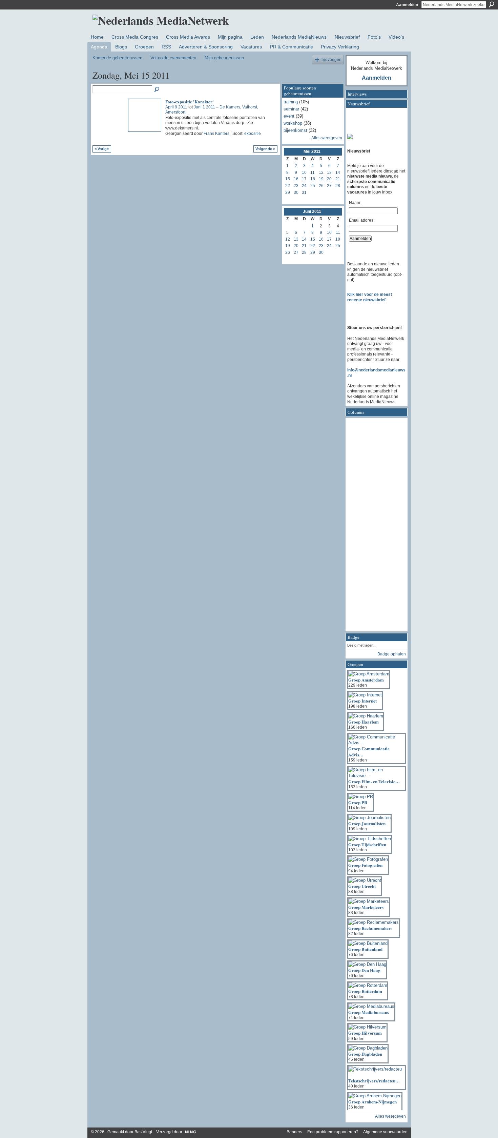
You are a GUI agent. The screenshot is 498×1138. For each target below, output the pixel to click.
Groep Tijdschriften (367, 844)
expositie (252, 133)
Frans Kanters (216, 133)
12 (321, 172)
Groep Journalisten (367, 823)
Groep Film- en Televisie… (374, 781)
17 (304, 179)
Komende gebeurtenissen (117, 57)
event (289, 116)
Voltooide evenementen (173, 57)
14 (337, 172)
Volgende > (265, 149)
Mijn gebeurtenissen (224, 57)
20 (329, 179)
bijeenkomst (295, 130)
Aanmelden (407, 4)
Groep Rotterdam (365, 991)
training (291, 101)
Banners (294, 1132)
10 (304, 172)
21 (337, 179)
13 (329, 172)
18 (312, 179)
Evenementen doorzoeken (157, 90)
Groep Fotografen (365, 865)
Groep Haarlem (363, 721)
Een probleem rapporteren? (332, 1132)
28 (337, 185)
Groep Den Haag (364, 970)
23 (296, 185)
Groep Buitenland (365, 949)
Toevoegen (331, 59)
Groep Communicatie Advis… (369, 751)
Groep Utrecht (362, 886)
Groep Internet (362, 700)
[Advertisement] (374, 526)
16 (296, 179)
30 (296, 192)
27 (329, 185)
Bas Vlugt (143, 1132)
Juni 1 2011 (204, 107)
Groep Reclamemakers (370, 928)
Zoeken (491, 4)
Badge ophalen (391, 654)
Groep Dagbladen (365, 1054)
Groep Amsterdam (366, 679)
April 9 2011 (176, 107)
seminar (291, 108)
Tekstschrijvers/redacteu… (374, 1080)
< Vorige (102, 149)
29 (287, 192)
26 (321, 185)
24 (304, 185)
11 (312, 172)
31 (304, 192)
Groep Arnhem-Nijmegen (372, 1101)
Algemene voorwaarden (385, 1132)
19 (321, 179)
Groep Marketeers (365, 907)
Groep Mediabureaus (368, 1012)
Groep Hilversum (365, 1033)
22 (287, 185)
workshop (293, 123)
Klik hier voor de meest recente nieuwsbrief (369, 297)
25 (312, 185)
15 (287, 179)
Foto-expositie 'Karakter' (189, 101)
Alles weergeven (326, 138)
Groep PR (357, 802)
